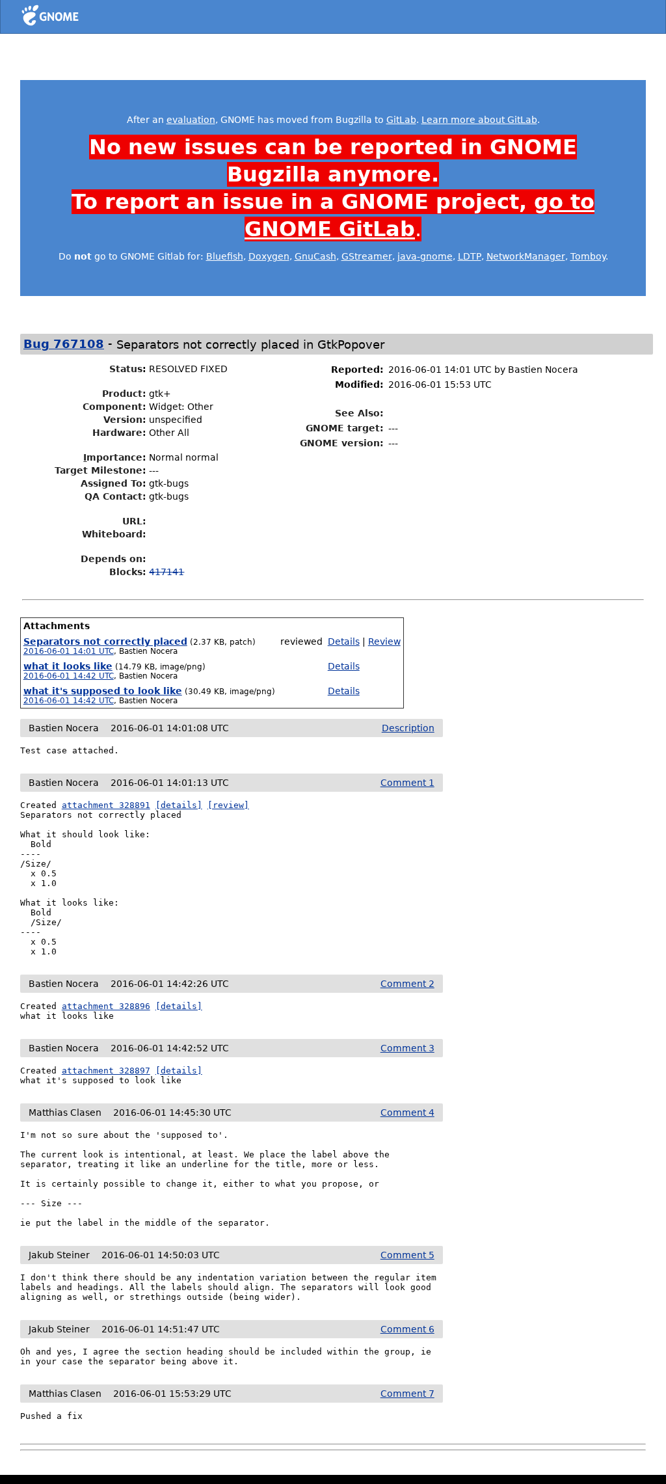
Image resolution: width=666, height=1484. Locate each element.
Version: (124, 419)
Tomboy (588, 256)
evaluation (190, 120)
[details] (178, 805)
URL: (134, 521)
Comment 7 (407, 1393)
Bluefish (224, 256)
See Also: (359, 413)
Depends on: (113, 559)
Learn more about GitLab (479, 120)
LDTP (469, 256)
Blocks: (127, 572)
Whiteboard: (114, 534)
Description (408, 728)
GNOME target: (345, 428)
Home (74, 17)
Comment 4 (407, 1112)
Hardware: (119, 432)
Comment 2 (407, 983)
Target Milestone (98, 470)
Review (384, 641)
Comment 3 (407, 1048)
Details (344, 641)
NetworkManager (525, 256)
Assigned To (111, 483)
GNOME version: (342, 443)
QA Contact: (115, 496)
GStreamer (366, 256)
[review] (228, 805)
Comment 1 (407, 782)
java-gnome (425, 256)
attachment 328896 (106, 1006)
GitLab (401, 120)
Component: (114, 406)
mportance (112, 457)
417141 (166, 572)
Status (125, 369)
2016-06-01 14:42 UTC (68, 676)
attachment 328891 (106, 805)
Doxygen (268, 256)
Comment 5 (407, 1255)
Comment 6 (407, 1329)
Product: (124, 393)
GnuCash (315, 256)
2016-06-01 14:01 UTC (68, 651)
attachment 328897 (106, 1070)
